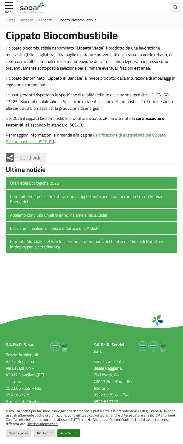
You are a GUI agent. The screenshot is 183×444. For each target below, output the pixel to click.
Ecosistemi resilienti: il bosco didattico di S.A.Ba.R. (55, 228)
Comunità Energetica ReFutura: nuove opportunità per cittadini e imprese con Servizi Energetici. (86, 199)
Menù (9, 11)
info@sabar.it (32, 401)
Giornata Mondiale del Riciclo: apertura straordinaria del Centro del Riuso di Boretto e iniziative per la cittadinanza (86, 244)
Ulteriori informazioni (42, 423)
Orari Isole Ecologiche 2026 (34, 183)
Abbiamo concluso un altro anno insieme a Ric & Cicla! (58, 215)
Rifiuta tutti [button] (45, 433)
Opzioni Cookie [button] (18, 433)
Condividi (30, 157)
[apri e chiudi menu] (9, 5)
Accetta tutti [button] (68, 433)
